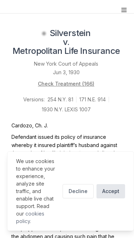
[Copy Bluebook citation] (127, 51)
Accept (110, 191)
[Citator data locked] (44, 33)
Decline (78, 191)
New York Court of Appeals (66, 64)
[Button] (124, 10)
